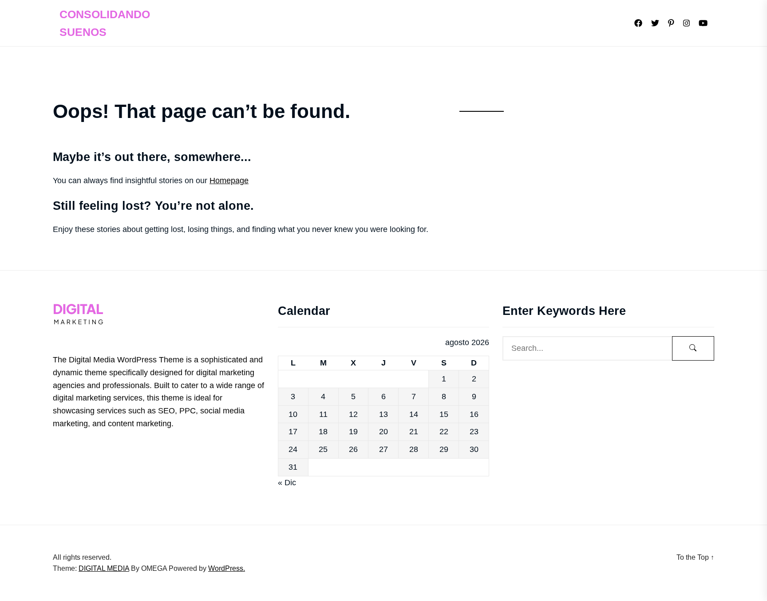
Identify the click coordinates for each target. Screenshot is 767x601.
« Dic (287, 482)
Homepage (229, 180)
